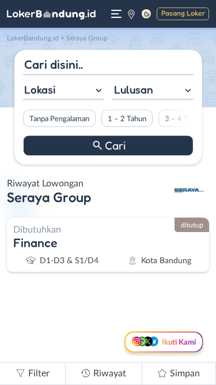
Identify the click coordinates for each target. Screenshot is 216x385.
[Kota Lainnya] (131, 13)
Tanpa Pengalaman (59, 118)
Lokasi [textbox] (39, 89)
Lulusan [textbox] (133, 89)
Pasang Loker (183, 13)
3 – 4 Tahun (183, 118)
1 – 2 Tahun (126, 118)
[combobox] (63, 91)
